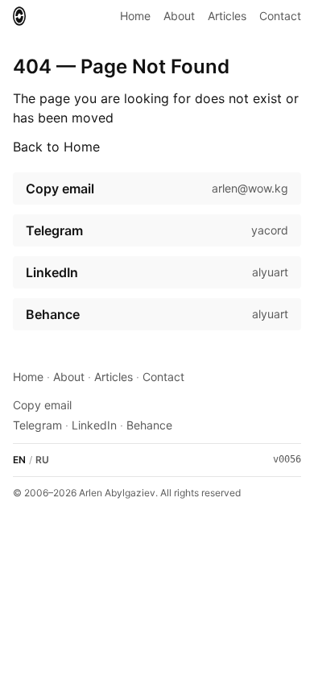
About (179, 16)
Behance (149, 425)
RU (42, 460)
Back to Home (56, 147)
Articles (227, 16)
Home (135, 16)
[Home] (19, 16)
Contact (280, 16)
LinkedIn (94, 425)
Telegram (37, 425)
